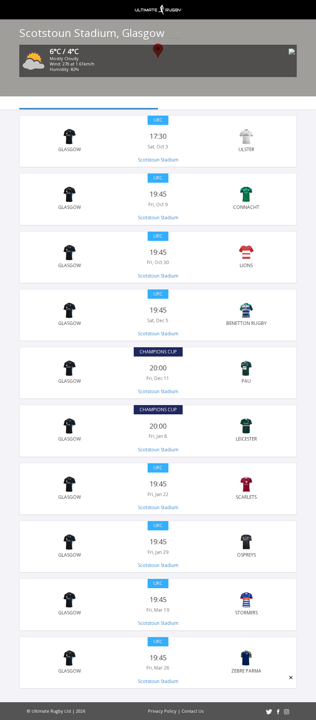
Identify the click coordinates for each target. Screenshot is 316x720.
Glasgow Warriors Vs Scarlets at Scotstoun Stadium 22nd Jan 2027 (158, 488)
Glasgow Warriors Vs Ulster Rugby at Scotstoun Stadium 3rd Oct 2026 (158, 140)
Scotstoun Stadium (158, 159)
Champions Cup (158, 351)
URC (158, 120)
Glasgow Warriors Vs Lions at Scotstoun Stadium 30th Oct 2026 (158, 257)
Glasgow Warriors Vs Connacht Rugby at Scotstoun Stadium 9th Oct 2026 (158, 198)
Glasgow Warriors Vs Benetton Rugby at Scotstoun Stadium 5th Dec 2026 (158, 314)
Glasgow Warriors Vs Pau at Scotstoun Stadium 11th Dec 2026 (158, 372)
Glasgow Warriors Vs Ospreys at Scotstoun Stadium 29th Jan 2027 (158, 546)
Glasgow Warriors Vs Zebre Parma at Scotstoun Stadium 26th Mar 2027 (158, 662)
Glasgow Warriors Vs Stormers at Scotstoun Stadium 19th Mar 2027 (158, 604)
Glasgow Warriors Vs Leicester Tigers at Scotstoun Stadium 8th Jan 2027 (158, 430)
